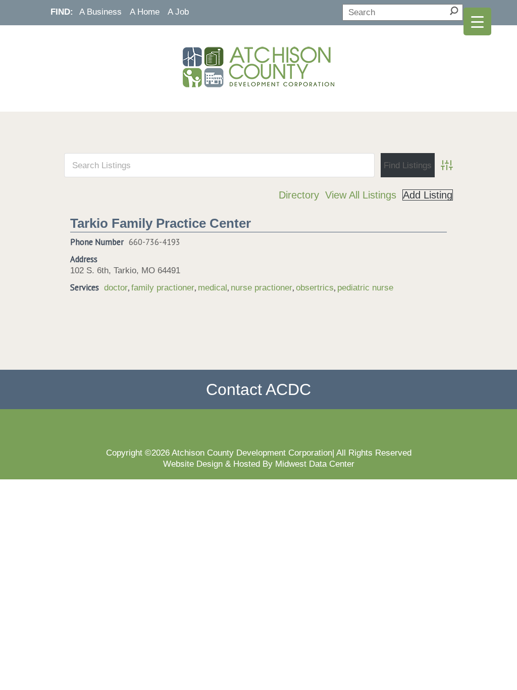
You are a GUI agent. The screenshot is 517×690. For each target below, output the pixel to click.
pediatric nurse (365, 287)
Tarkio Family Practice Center (160, 223)
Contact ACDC (258, 389)
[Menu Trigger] (477, 21)
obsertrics (315, 287)
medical (212, 287)
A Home (145, 11)
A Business (100, 11)
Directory (299, 195)
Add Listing (427, 195)
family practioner (162, 287)
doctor (116, 287)
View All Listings (360, 195)
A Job (178, 11)
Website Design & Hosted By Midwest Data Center (258, 463)
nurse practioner (261, 287)
